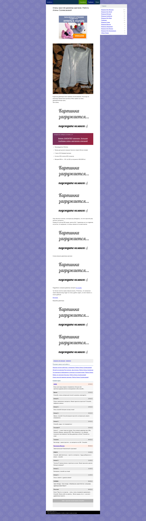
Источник (55, 297)
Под (90, 2)
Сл (83, 2)
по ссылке (79, 287)
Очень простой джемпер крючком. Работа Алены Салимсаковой (70, 377)
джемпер (68, 360)
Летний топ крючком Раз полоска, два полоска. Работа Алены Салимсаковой (74, 370)
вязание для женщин (59, 360)
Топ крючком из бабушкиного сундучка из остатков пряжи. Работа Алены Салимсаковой (77, 372)
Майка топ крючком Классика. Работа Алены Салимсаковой (69, 375)
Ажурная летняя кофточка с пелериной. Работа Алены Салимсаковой (72, 367)
